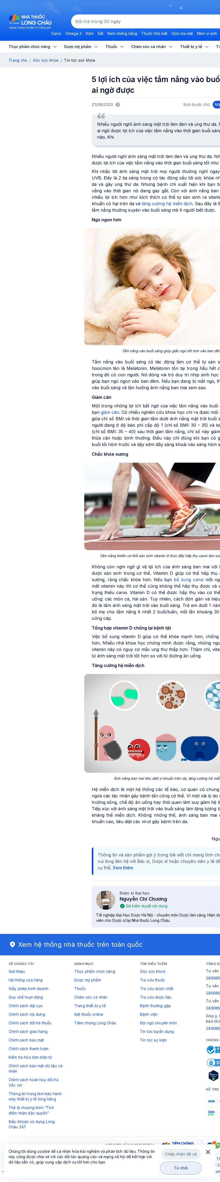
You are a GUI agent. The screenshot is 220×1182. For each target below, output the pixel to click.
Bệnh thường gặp (155, 1005)
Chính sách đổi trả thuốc (30, 1023)
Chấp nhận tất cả (181, 1154)
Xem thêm (123, 867)
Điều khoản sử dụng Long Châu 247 (32, 1124)
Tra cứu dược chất (156, 988)
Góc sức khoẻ (152, 971)
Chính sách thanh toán (28, 1048)
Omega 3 (73, 33)
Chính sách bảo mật (26, 1040)
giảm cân (110, 412)
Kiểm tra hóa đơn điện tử (30, 1057)
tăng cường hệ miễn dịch (167, 203)
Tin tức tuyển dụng (157, 1031)
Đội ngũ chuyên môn (158, 1023)
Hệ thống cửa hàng (26, 980)
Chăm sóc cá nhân (90, 997)
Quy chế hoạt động (26, 997)
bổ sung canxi (189, 579)
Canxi (56, 33)
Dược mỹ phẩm (87, 980)
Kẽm (89, 33)
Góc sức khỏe (45, 60)
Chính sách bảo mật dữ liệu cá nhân (36, 1068)
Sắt (100, 33)
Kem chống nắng (122, 33)
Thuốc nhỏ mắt (154, 33)
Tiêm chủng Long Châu (95, 1023)
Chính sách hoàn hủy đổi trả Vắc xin (33, 1082)
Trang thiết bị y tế (90, 1005)
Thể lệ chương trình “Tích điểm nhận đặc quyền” (31, 1110)
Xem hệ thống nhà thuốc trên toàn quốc (80, 944)
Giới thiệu (17, 971)
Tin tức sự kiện (153, 1040)
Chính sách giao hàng (28, 1031)
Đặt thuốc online (88, 1014)
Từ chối (181, 1168)
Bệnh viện (148, 1014)
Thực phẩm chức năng (94, 971)
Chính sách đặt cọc (26, 1005)
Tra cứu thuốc (152, 980)
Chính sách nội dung (27, 1014)
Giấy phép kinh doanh (28, 988)
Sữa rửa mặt (182, 33)
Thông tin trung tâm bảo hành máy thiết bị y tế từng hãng (35, 1096)
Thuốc (80, 988)
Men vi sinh (207, 33)
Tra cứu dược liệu (155, 997)
